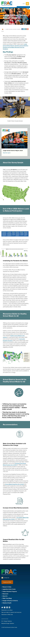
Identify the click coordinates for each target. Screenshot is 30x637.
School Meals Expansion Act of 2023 (14, 484)
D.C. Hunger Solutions (6, 621)
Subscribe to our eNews (6, 610)
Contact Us (6, 577)
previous (2, 142)
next (27, 142)
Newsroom (5, 593)
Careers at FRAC (7, 582)
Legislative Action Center (9, 589)
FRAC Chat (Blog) (7, 598)
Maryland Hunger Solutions (7, 623)
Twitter (2, 607)
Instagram (9, 607)
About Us (5, 596)
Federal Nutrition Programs (10, 591)
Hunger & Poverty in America (10, 600)
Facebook (4, 607)
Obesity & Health (7, 603)
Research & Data (7, 587)
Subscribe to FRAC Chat (7, 614)
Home (2, 29)
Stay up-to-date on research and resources (11, 612)
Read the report (6, 152)
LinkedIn (7, 607)
